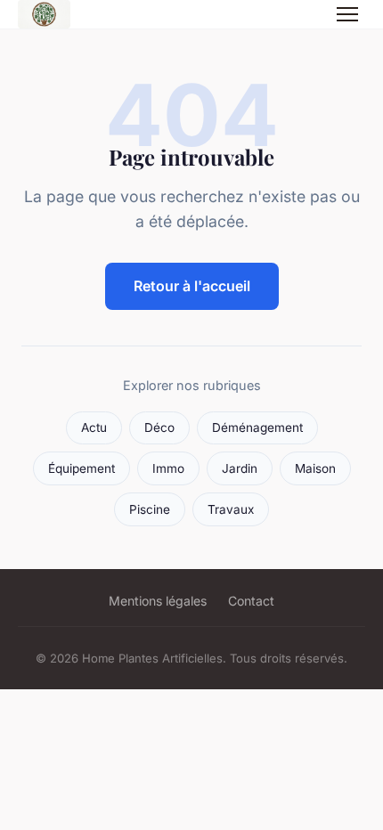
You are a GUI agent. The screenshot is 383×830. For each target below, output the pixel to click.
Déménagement (257, 427)
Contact (251, 600)
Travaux (231, 509)
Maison (315, 468)
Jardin (239, 468)
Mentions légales (158, 600)
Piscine (149, 509)
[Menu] (347, 14)
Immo (168, 468)
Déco (159, 427)
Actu (94, 427)
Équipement (81, 468)
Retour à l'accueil (192, 286)
